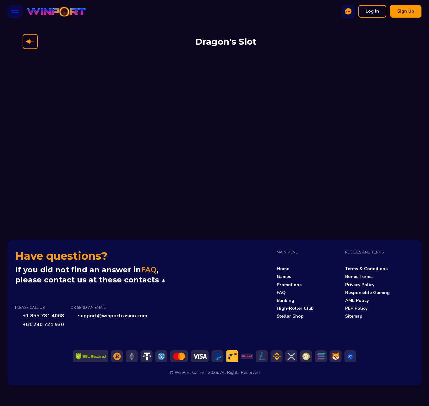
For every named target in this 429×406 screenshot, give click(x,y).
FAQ (148, 270)
